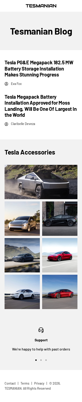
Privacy (39, 383)
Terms (24, 383)
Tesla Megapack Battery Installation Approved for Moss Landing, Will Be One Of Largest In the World (41, 106)
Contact (10, 383)
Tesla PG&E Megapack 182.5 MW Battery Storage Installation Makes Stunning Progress (39, 68)
